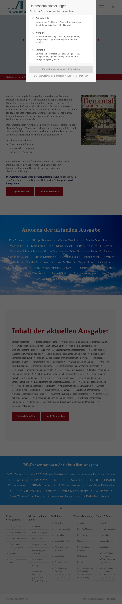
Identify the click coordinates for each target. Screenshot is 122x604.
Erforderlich (59, 21)
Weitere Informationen (77, 76)
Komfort (58, 37)
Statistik (58, 55)
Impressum (61, 76)
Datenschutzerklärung (44, 76)
